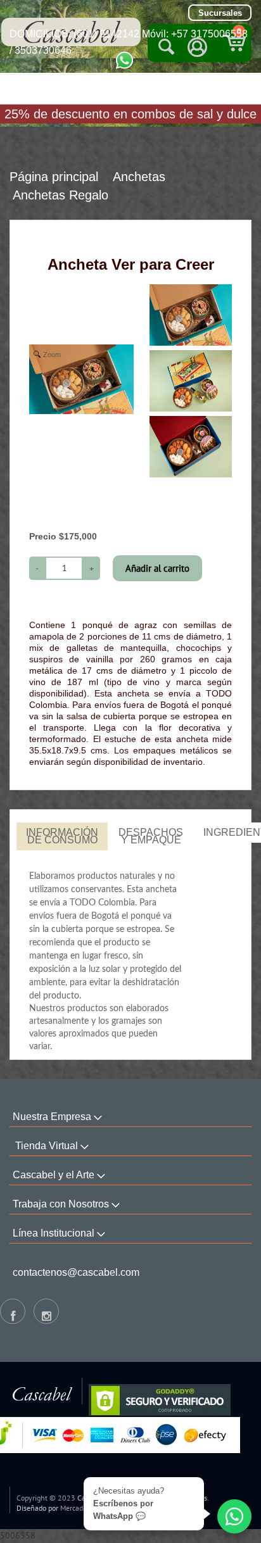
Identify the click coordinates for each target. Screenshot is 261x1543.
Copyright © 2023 (45, 1497)
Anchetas (139, 177)
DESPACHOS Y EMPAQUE (150, 836)
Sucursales (220, 13)
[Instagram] (46, 1311)
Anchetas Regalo (60, 195)
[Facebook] (12, 1311)
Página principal (54, 177)
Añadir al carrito (157, 568)
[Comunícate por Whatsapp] (124, 59)
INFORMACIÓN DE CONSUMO (62, 836)
